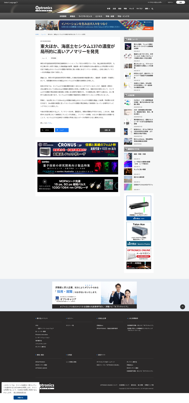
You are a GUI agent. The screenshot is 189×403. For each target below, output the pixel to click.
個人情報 (140, 385)
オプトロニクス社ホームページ (106, 362)
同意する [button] (20, 397)
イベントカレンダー (155, 2)
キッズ (131, 8)
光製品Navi (100, 325)
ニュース (43, 34)
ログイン (170, 2)
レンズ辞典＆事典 (71, 362)
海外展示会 (38, 341)
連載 (146, 8)
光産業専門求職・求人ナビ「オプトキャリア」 (140, 325)
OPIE (36, 325)
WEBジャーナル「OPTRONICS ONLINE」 (108, 365)
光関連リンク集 (149, 385)
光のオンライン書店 (41, 365)
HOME (37, 34)
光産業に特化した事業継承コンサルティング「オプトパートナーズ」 (140, 329)
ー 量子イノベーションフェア (44, 328)
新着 (108, 8)
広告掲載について (124, 385)
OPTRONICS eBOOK (41, 368)
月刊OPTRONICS (40, 362)
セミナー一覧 (70, 325)
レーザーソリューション (42, 337)
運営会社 (133, 385)
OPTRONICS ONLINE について (108, 385)
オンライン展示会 (40, 347)
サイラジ (139, 8)
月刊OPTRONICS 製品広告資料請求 (107, 328)
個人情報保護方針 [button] (20, 392)
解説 (119, 8)
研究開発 (53, 58)
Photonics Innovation (41, 334)
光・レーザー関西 (40, 331)
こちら (49, 123)
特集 (125, 8)
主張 (114, 8)
